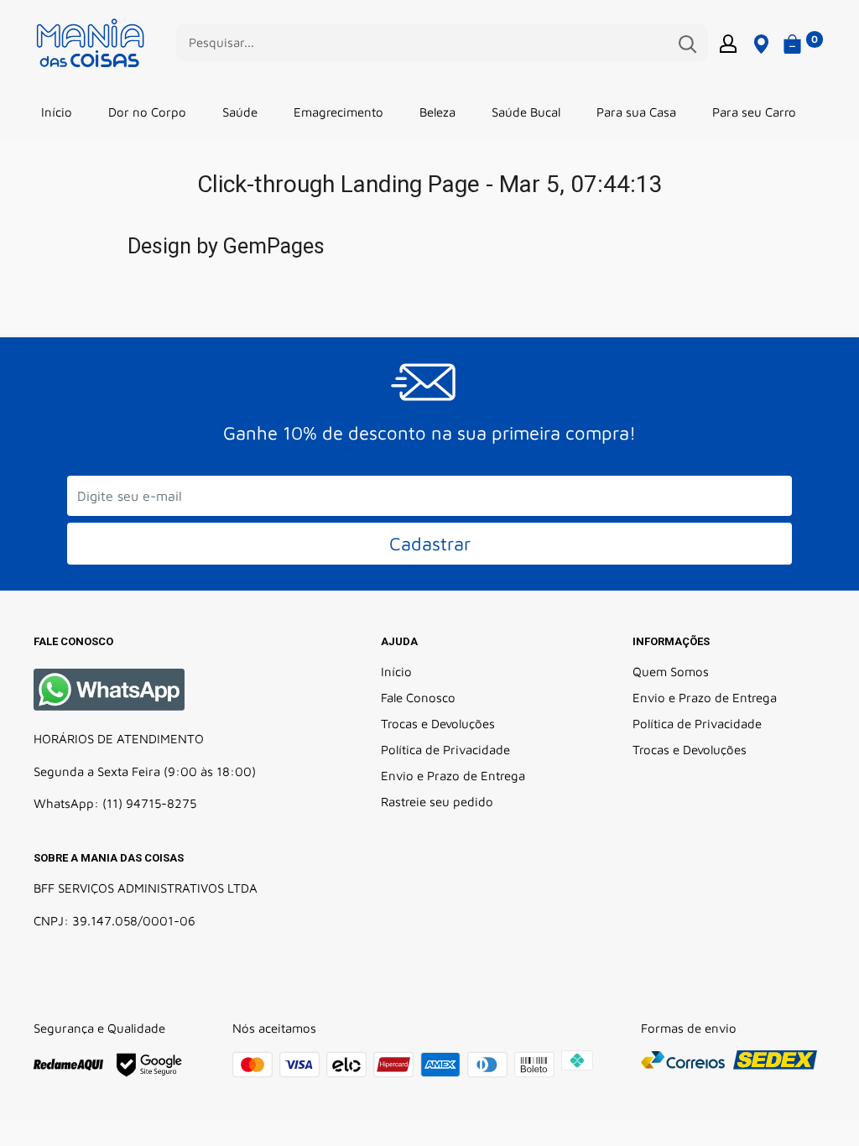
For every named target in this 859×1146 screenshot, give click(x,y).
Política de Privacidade (445, 749)
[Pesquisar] (687, 42)
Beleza (437, 112)
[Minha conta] (728, 43)
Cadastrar (430, 544)
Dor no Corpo (147, 112)
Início (56, 112)
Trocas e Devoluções (438, 723)
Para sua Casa (636, 112)
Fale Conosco (418, 697)
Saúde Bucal (526, 112)
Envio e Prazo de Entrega (453, 775)
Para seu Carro (754, 112)
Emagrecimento (338, 112)
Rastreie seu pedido (437, 801)
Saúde (240, 112)
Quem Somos (671, 671)
